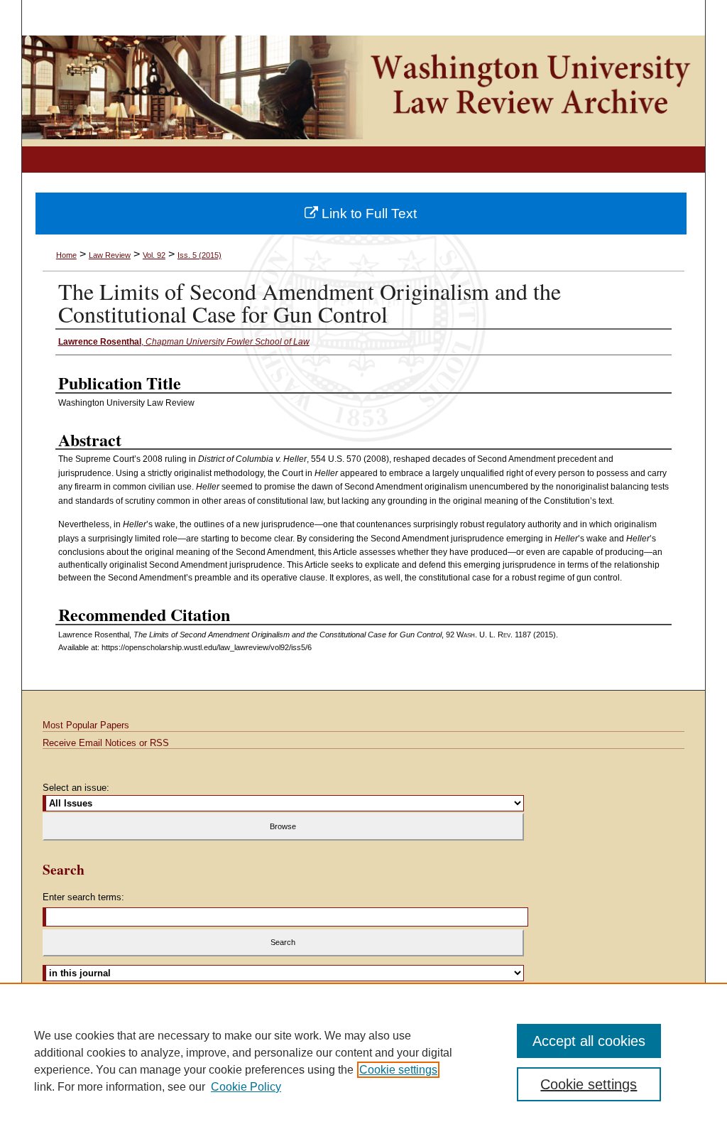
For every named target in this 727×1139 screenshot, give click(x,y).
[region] (363, 1061)
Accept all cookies (588, 1041)
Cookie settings (398, 1070)
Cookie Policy (246, 1087)
